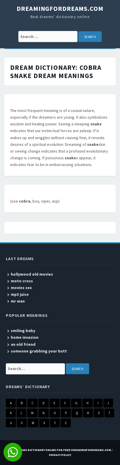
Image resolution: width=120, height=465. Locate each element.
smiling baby (23, 330)
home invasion (24, 337)
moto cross (22, 281)
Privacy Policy (60, 455)
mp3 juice (20, 294)
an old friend (23, 344)
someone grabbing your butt (39, 351)
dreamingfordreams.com (60, 8)
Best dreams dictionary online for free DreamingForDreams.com (59, 450)
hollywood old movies (32, 274)
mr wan (18, 301)
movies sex (21, 287)
